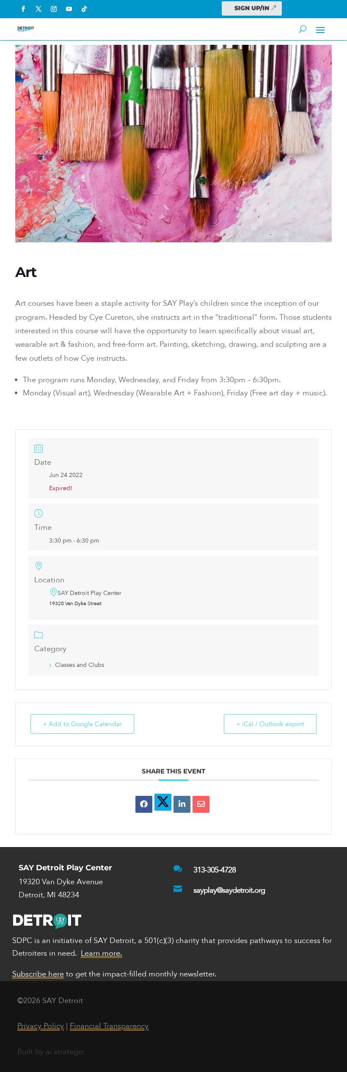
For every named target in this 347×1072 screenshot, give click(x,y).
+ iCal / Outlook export (270, 724)
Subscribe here (38, 974)
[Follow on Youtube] (69, 9)
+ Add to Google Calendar (82, 724)
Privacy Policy (40, 1026)
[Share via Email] (201, 804)
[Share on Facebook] (143, 804)
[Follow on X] (38, 9)
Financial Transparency (109, 1026)
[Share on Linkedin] (182, 804)
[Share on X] (162, 802)
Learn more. (101, 953)
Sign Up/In (251, 8)
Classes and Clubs (79, 665)
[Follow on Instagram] (54, 9)
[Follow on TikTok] (84, 9)
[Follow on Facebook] (23, 9)
